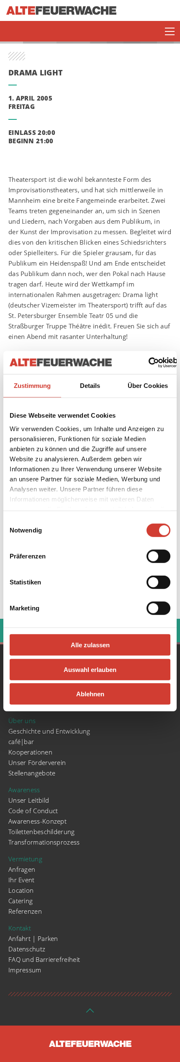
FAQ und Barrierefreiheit (44, 959)
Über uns (22, 720)
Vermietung (25, 859)
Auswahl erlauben (90, 669)
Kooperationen (30, 752)
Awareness (24, 790)
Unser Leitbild (28, 800)
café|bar (21, 741)
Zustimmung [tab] (32, 385)
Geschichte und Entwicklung (49, 731)
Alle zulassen (90, 645)
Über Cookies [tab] (148, 385)
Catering (20, 901)
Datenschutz (26, 949)
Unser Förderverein (37, 762)
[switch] (158, 556)
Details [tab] (90, 385)
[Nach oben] (90, 1013)
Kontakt (19, 928)
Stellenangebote (32, 773)
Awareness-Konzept (37, 821)
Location (20, 890)
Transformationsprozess (44, 842)
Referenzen (25, 911)
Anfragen (21, 869)
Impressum (24, 970)
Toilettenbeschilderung (41, 831)
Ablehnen (90, 694)
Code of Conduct (33, 810)
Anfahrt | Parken (33, 938)
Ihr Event (21, 880)
